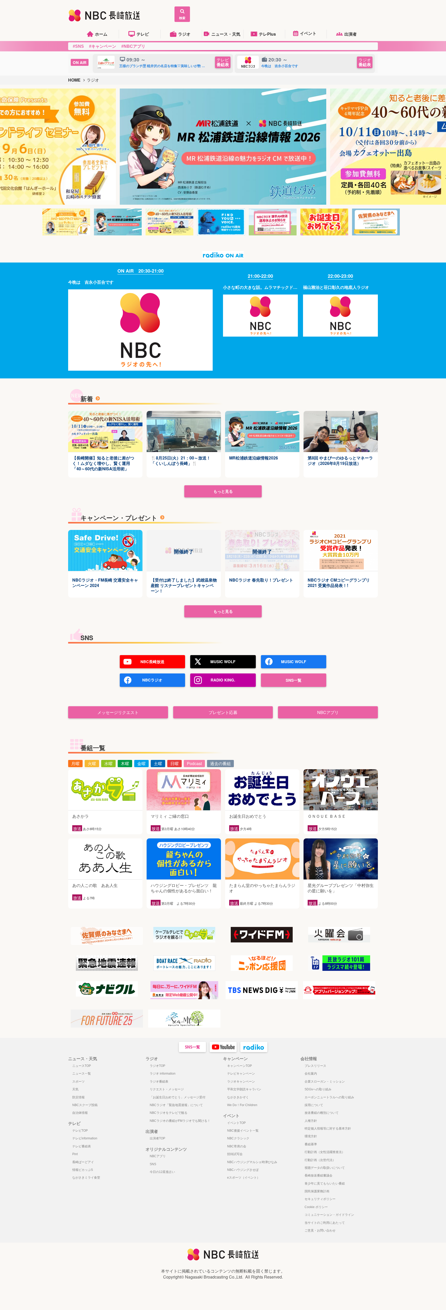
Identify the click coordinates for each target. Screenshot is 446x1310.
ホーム (101, 34)
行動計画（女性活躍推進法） (325, 1152)
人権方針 (311, 1121)
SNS (153, 1164)
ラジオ (184, 34)
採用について (314, 1105)
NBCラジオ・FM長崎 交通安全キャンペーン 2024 (105, 582)
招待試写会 (235, 1154)
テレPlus (267, 34)
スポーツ (78, 1081)
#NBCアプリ (133, 46)
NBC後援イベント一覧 (243, 1130)
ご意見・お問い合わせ (320, 1230)
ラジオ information (163, 1073)
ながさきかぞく (238, 1097)
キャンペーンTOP (239, 1066)
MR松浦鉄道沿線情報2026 (253, 458)
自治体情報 (80, 1113)
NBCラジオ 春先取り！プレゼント (261, 580)
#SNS (78, 46)
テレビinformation (84, 1138)
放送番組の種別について (322, 1113)
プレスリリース (315, 1066)
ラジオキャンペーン (241, 1081)
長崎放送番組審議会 (318, 1175)
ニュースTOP (81, 1066)
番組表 (223, 63)
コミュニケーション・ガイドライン (329, 1215)
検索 (182, 17)
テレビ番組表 (81, 1146)
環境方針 (311, 1136)
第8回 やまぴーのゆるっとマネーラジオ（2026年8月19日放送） (340, 460)
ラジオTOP (157, 1066)
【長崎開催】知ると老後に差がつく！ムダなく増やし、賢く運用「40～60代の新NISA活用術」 (103, 463)
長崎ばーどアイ (83, 1162)
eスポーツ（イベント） (243, 1177)
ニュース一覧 (81, 1073)
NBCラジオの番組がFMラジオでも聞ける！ (180, 1121)
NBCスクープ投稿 (85, 1105)
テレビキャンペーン (241, 1073)
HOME (74, 80)
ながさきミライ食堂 (86, 1177)
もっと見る (223, 491)
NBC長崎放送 (152, 661)
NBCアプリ (158, 1156)
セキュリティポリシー (320, 1199)
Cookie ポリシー (316, 1207)
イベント (308, 33)
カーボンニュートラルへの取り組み (329, 1097)
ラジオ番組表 (159, 1081)
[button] (84, 146)
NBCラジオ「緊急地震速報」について (176, 1105)
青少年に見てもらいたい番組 (325, 1183)
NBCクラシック (238, 1138)
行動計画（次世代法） (320, 1160)
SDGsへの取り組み (318, 1089)
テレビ (143, 34)
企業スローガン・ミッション (325, 1081)
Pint (75, 1154)
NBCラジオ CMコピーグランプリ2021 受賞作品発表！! (339, 582)
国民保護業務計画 (317, 1191)
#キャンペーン (102, 46)
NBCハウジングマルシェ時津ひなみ (252, 1162)
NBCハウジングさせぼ (243, 1170)
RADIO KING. (223, 680)
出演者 (350, 34)
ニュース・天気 (225, 34)
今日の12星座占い (162, 1172)
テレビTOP (80, 1130)
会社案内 (311, 1073)
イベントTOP (236, 1123)
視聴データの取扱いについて (325, 1168)
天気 (75, 1089)
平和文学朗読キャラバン (244, 1089)
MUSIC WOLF (222, 661)
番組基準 (311, 1144)
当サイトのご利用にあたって (325, 1223)
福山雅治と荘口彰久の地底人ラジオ (336, 287)
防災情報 (78, 1097)
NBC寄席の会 (236, 1146)
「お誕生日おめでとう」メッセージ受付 (177, 1097)
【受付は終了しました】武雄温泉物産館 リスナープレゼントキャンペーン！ (184, 585)
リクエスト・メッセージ (167, 1089)
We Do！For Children (242, 1105)
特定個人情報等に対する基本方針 (328, 1128)
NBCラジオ (152, 680)
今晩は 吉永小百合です (91, 282)
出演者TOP (157, 1138)
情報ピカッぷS (82, 1170)
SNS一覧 (293, 680)
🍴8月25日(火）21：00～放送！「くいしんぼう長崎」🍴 (181, 460)
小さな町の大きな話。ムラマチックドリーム (260, 287)
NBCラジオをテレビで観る (168, 1113)
